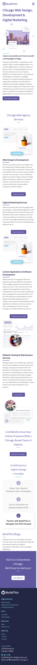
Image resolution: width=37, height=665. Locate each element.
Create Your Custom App (18, 316)
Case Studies (5, 617)
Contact (4, 639)
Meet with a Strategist (11, 98)
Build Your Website (18, 194)
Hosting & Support (7, 607)
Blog (2, 624)
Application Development (9, 605)
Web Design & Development (16, 160)
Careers (4, 636)
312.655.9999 (6, 646)
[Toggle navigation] (33, 4)
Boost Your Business (18, 232)
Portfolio (4, 614)
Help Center (5, 627)
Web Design (5, 602)
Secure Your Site (18, 395)
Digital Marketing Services (15, 202)
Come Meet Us (18, 578)
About (3, 634)
